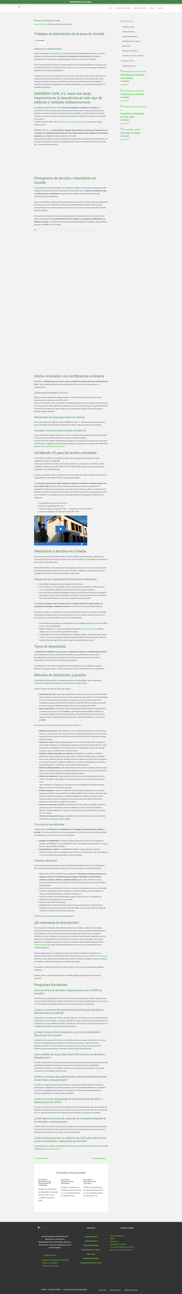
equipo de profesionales (76, 68)
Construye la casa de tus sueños (132, 76)
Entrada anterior (41, 1158)
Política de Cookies (115, 1290)
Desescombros (128, 32)
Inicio (111, 8)
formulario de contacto (51, 1149)
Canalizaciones (128, 27)
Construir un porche (132, 94)
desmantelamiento (88, 629)
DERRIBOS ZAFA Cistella (58, 53)
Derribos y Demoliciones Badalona (67, 1181)
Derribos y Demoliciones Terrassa (90, 1181)
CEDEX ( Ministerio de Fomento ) (52, 446)
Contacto (160, 8)
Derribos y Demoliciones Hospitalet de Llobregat (44, 1182)
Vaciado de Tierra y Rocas (132, 56)
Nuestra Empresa (140, 8)
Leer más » (124, 85)
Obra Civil (126, 46)
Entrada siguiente (100, 1158)
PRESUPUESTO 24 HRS (80, 2)
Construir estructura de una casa (132, 115)
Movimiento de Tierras (131, 41)
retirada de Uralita (40, 945)
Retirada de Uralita (123, 8)
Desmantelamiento (129, 36)
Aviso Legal (102, 1290)
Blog (152, 8)
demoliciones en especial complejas (71, 122)
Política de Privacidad (130, 1290)
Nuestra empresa (100, 956)
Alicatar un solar (130, 132)
